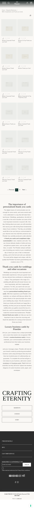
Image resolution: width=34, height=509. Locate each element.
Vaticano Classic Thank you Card (8, 180)
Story (17, 420)
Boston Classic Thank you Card (8, 69)
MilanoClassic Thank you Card (8, 125)
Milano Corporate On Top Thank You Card (24, 97)
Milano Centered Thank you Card (24, 125)
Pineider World (7, 441)
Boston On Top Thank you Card (25, 41)
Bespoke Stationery (11, 10)
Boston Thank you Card (24, 68)
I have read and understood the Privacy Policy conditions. (16, 470)
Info (3, 447)
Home (3, 10)
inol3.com (19, 498)
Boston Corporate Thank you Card (8, 41)
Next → (24, 189)
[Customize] (3, 38)
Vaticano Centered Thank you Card (24, 180)
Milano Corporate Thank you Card (8, 97)
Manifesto (17, 408)
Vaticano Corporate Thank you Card (9, 152)
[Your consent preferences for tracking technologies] (30, 505)
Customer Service (8, 454)
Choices (17, 414)
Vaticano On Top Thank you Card (24, 152)
